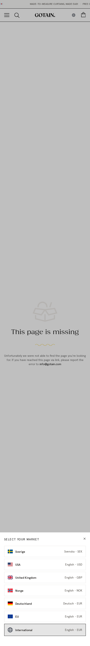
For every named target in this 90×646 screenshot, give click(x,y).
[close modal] (84, 539)
